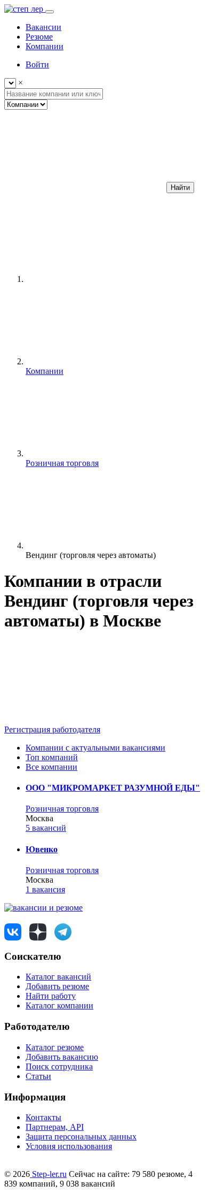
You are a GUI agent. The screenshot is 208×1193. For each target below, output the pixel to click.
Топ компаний (52, 757)
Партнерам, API (55, 1126)
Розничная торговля (62, 808)
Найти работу (51, 995)
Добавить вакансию (62, 1056)
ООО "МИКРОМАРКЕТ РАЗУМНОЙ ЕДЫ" (113, 787)
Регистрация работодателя (52, 729)
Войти (37, 64)
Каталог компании (59, 1005)
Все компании (51, 766)
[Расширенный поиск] (84, 187)
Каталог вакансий (58, 976)
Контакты (43, 1117)
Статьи (38, 1076)
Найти (180, 187)
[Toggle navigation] (49, 11)
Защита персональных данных (81, 1136)
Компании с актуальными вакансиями (95, 747)
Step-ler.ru (48, 1174)
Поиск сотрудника (59, 1066)
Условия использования (69, 1146)
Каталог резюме (55, 1047)
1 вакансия (45, 889)
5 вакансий (46, 827)
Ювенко (42, 849)
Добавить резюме (57, 986)
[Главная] (106, 279)
